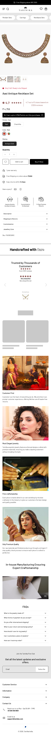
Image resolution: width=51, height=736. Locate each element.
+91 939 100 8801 (13, 711)
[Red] (4, 133)
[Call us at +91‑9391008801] (20, 189)
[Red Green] (9, 133)
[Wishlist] (41, 8)
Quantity (6, 149)
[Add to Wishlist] (5, 162)
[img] (26, 269)
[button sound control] (45, 596)
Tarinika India (28, 731)
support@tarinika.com (15, 719)
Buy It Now (39, 162)
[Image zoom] (25, 49)
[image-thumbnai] (3, 79)
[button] (19, 162)
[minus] (5, 154)
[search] (7, 8)
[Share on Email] (15, 189)
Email (8, 669)
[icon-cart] (46, 8)
